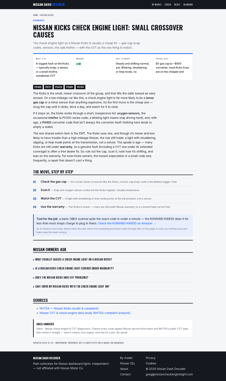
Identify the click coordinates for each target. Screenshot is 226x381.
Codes (168, 4)
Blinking (188, 4)
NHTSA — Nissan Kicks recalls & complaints (69, 308)
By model (157, 4)
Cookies (151, 363)
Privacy (151, 358)
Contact (125, 374)
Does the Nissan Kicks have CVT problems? (61, 277)
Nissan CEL (127, 363)
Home (35, 15)
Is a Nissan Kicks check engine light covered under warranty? (74, 268)
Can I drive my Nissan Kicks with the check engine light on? (72, 286)
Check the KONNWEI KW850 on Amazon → (127, 223)
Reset (177, 4)
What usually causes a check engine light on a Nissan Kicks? (73, 259)
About (124, 369)
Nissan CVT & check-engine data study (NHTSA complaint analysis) (85, 313)
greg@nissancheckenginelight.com (169, 374)
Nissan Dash (49, 4)
